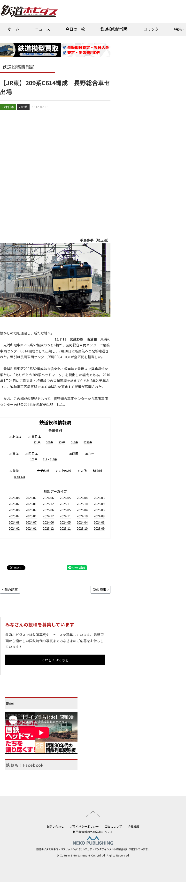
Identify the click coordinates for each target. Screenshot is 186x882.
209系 (23, 107)
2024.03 (99, 522)
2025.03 (99, 510)
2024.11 (65, 516)
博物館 (97, 470)
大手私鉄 (43, 470)
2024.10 (82, 516)
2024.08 (14, 522)
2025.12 (48, 503)
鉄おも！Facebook (25, 765)
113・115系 (50, 459)
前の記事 (11, 589)
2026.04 (82, 497)
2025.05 (65, 510)
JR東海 (14, 453)
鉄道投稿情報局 (114, 29)
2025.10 (82, 503)
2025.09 (99, 503)
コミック (151, 29)
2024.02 (14, 528)
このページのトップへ (93, 813)
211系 (74, 442)
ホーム (13, 29)
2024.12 (48, 516)
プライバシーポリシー (84, 826)
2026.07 (31, 497)
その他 (82, 470)
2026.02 (14, 503)
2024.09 (99, 516)
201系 (36, 442)
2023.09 (99, 528)
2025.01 (31, 516)
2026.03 (99, 497)
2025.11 (65, 503)
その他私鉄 (63, 470)
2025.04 (82, 510)
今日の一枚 (75, 29)
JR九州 (89, 453)
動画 (10, 703)
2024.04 (82, 522)
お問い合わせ (55, 826)
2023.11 (65, 528)
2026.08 (14, 497)
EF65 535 (19, 476)
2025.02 (14, 516)
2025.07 (31, 510)
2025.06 (48, 510)
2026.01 (31, 503)
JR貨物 (14, 470)
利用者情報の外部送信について (93, 832)
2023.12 (48, 528)
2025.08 (14, 510)
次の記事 (99, 589)
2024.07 (31, 522)
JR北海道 (15, 436)
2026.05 (65, 497)
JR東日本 (8, 107)
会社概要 (134, 826)
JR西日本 (31, 453)
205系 (49, 442)
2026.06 (48, 497)
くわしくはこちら (55, 659)
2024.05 (65, 522)
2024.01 (31, 528)
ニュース (42, 29)
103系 (33, 459)
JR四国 (73, 453)
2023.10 (82, 528)
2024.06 (48, 522)
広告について (113, 826)
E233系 (88, 442)
